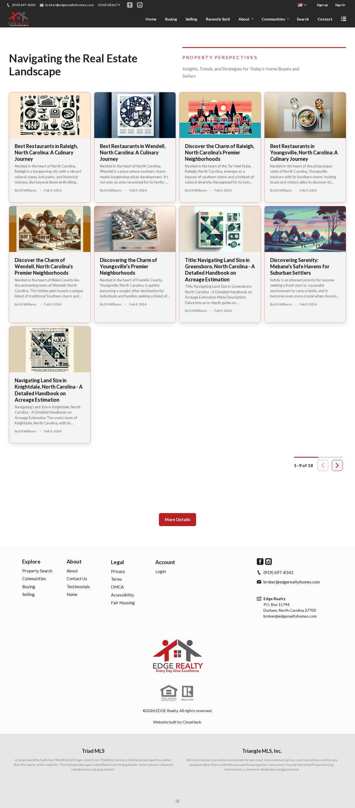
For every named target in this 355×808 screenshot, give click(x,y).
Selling (191, 19)
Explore (31, 561)
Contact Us (77, 578)
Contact (325, 19)
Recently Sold (218, 19)
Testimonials (78, 586)
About (244, 19)
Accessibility (122, 594)
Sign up (322, 5)
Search (303, 19)
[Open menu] (343, 19)
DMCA (117, 586)
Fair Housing (123, 602)
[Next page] (337, 465)
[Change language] (302, 5)
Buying (171, 19)
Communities (273, 19)
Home (151, 19)
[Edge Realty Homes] (177, 655)
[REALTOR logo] (187, 693)
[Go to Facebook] (130, 5)
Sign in (340, 5)
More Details (177, 519)
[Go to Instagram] (140, 5)
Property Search (37, 570)
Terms (116, 579)
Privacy (118, 571)
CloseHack (191, 722)
